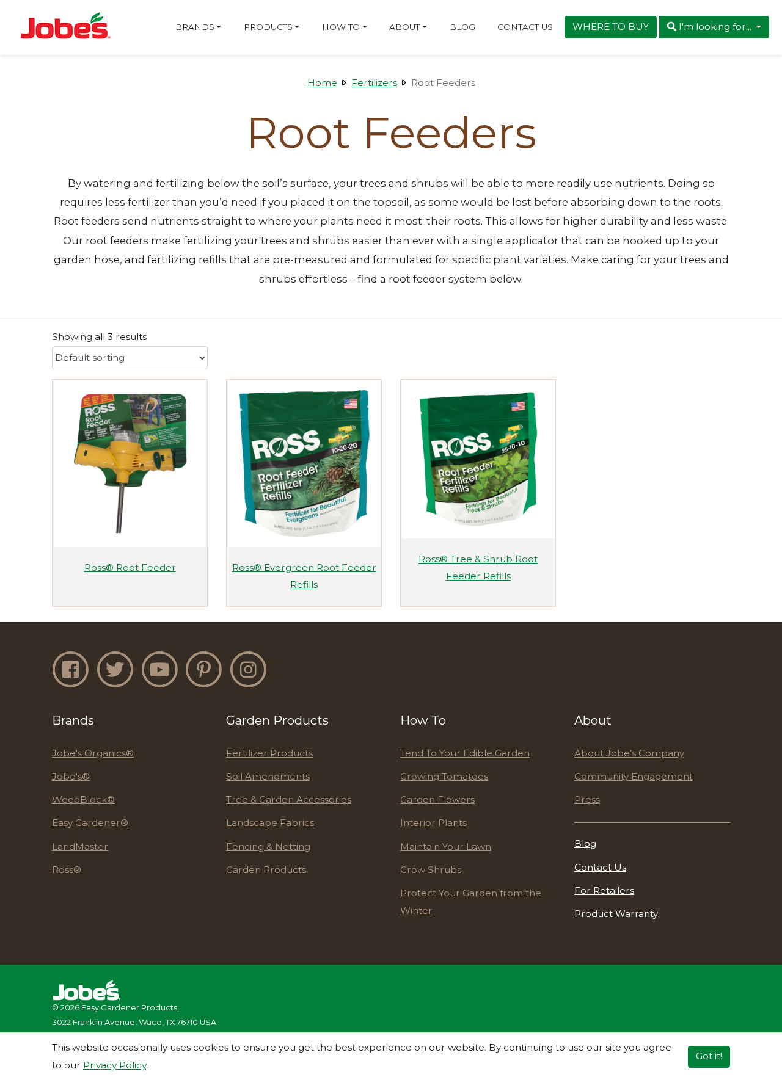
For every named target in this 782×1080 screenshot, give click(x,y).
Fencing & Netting (268, 846)
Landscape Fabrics (270, 822)
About (404, 27)
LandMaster (80, 846)
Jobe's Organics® (93, 753)
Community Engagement (633, 776)
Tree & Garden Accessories (288, 799)
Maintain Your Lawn (445, 846)
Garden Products (266, 869)
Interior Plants (433, 822)
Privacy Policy (114, 1064)
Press (587, 799)
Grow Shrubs (430, 869)
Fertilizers (374, 83)
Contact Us (525, 27)
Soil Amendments (268, 776)
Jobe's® (71, 776)
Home (322, 83)
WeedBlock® (83, 799)
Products (268, 27)
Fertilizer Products (269, 753)
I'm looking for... (715, 26)
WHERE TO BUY (610, 26)
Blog (462, 27)
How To (341, 27)
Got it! (709, 1056)
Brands (194, 27)
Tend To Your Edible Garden (465, 753)
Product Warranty (616, 913)
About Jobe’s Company (629, 753)
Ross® (66, 869)
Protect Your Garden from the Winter (470, 901)
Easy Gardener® (90, 822)
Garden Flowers (437, 799)
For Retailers (604, 890)
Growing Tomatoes (444, 776)
